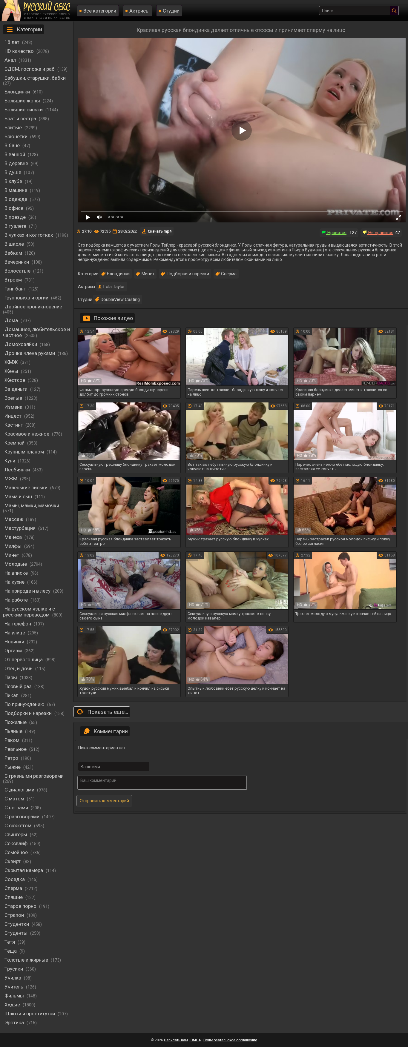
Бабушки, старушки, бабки (35, 78)
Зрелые (13, 398)
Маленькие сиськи (26, 488)
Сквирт (13, 861)
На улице (15, 633)
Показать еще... (107, 711)
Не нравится (380, 232)
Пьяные (14, 731)
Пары (11, 677)
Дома (11, 320)
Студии (171, 11)
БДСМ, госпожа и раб (30, 69)
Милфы (13, 546)
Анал (10, 60)
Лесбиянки (17, 470)
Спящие (14, 897)
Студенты (16, 933)
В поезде (15, 217)
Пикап (12, 695)
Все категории (99, 11)
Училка (13, 978)
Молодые (16, 564)
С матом (14, 799)
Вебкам (13, 253)
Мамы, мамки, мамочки (31, 505)
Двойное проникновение (33, 307)
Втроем (13, 280)
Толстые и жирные (26, 960)
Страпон (14, 915)
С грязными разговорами (34, 776)
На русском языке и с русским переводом (29, 612)
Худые (12, 1005)
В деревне (16, 163)
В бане (12, 145)
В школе (14, 244)
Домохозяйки (21, 344)
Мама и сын (18, 496)
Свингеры (16, 834)
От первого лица (24, 659)
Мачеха (13, 537)
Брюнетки (16, 136)
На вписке (16, 573)
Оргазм (13, 651)
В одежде (16, 199)
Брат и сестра (20, 119)
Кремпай (15, 443)
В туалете (15, 226)
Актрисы (139, 11)
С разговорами (22, 817)
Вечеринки (17, 262)
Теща (11, 951)
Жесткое (15, 380)
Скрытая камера (24, 870)
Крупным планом (24, 452)
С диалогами (20, 790)
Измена (14, 407)
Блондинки (17, 92)
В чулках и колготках (29, 235)
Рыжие (13, 767)
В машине (16, 190)
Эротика (14, 1023)
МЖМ (11, 479)
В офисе (14, 208)
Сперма (13, 888)
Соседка (15, 879)
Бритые (13, 127)
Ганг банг (15, 289)
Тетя (10, 942)
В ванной (15, 154)
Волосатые (18, 271)
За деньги (16, 389)
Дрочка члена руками (30, 353)
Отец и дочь (19, 668)
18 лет (12, 42)
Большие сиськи (24, 110)
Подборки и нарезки (28, 713)
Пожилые (16, 722)
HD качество (19, 51)
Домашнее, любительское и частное (36, 332)
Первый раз (18, 686)
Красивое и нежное (27, 434)
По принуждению (25, 704)
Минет (12, 555)
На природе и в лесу (28, 591)
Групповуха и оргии (27, 298)
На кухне (15, 582)
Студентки (17, 924)
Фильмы (14, 996)
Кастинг (14, 425)
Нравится (336, 232)
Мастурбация (20, 528)
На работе (16, 600)
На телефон (18, 624)
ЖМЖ (11, 362)
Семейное (16, 852)
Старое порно (21, 906)
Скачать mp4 (159, 231)
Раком (12, 740)
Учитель (14, 987)
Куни (10, 461)
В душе (13, 172)
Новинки (14, 642)
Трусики (14, 969)
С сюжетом (18, 825)
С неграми (16, 808)
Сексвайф (16, 843)
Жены (11, 371)
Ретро (11, 758)
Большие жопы (22, 101)
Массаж (14, 519)
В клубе (13, 181)
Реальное (16, 749)
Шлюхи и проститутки (30, 1014)
